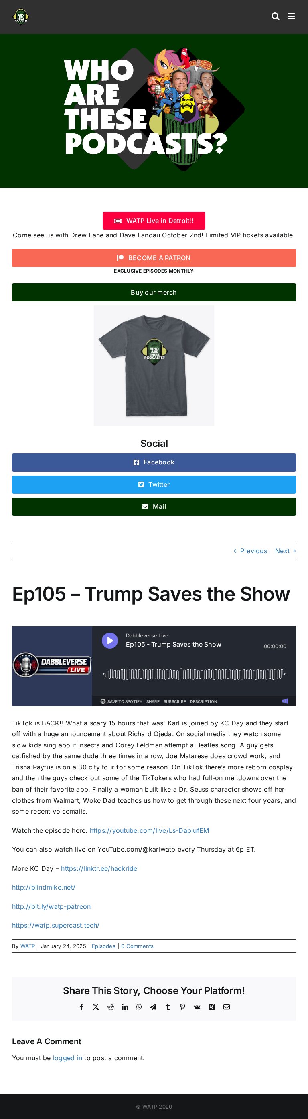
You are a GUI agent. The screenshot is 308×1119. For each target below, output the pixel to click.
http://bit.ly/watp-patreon (51, 906)
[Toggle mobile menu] (292, 16)
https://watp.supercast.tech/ (56, 925)
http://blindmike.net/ (43, 887)
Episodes (104, 946)
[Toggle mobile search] (276, 16)
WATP (27, 946)
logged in (67, 1058)
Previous (253, 551)
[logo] (154, 45)
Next (282, 551)
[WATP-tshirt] (154, 309)
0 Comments (137, 946)
